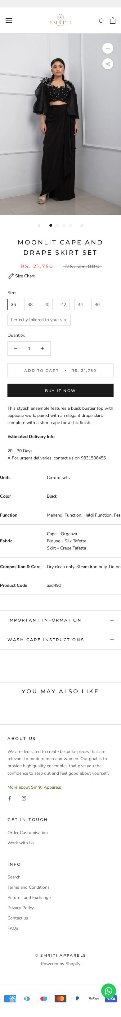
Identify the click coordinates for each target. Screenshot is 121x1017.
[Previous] (39, 225)
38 (30, 305)
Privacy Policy (20, 908)
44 (80, 305)
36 (13, 305)
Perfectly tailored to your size (39, 320)
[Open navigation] (9, 20)
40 (46, 305)
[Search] (102, 20)
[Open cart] (112, 20)
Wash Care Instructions (45, 639)
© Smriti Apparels (60, 955)
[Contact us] (108, 990)
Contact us (17, 918)
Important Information (44, 620)
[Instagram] (24, 797)
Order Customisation (27, 833)
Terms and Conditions (28, 887)
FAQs (12, 928)
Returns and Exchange (29, 898)
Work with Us (20, 843)
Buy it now (60, 390)
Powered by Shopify (60, 964)
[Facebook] (9, 797)
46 (97, 305)
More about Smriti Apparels (34, 787)
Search (13, 877)
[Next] (82, 225)
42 (63, 305)
